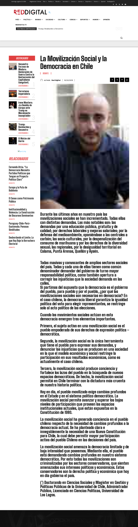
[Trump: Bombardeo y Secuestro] (13, 126)
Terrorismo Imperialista (24, 92)
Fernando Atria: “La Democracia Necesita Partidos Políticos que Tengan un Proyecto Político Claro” (19, 173)
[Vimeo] (122, 4)
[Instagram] (116, 4)
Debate (12, 183)
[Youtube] (125, 4)
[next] (120, 28)
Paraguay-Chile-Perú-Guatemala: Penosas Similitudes (19, 226)
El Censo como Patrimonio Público (21, 200)
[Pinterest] (122, 80)
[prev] (117, 28)
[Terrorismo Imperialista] (13, 93)
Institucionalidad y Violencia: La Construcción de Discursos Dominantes (21, 212)
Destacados (23, 86)
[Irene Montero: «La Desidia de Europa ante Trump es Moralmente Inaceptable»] (13, 104)
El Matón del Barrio (24, 140)
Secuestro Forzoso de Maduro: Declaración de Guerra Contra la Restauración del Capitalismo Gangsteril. (26, 73)
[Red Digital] (42, 80)
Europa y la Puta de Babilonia (18, 189)
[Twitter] (119, 4)
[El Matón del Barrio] (13, 140)
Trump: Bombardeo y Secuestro (50, 29)
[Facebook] (113, 4)
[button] (49, 12)
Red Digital (56, 80)
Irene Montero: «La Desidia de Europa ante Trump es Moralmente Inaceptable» (25, 109)
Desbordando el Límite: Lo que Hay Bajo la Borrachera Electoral (22, 240)
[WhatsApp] (127, 80)
